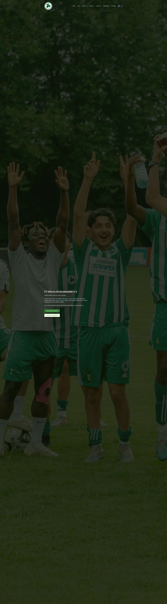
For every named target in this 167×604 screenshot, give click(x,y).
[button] (86, 6)
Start (74, 6)
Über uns (98, 6)
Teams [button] (84, 6)
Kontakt (113, 6)
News (78, 6)
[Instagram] (122, 6)
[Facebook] (119, 6)
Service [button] (91, 6)
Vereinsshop (106, 6)
